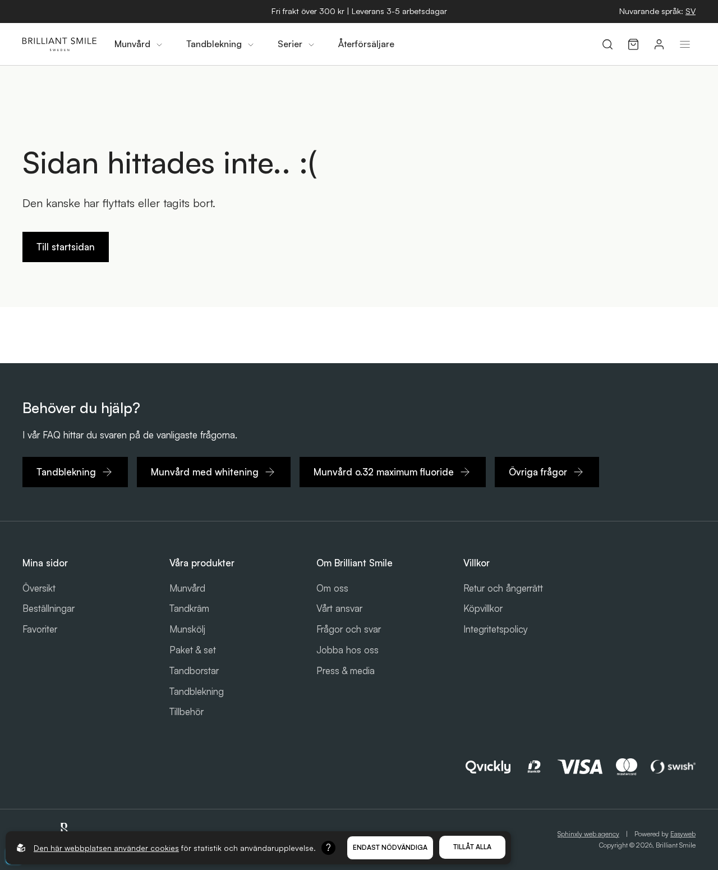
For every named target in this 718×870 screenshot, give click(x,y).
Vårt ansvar (339, 608)
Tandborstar (194, 670)
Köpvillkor (483, 608)
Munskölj (187, 629)
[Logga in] (659, 44)
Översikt (39, 588)
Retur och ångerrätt (503, 588)
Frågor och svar (348, 629)
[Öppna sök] (607, 44)
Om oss (332, 588)
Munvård (187, 588)
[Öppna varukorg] (633, 44)
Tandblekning (196, 691)
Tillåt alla (472, 846)
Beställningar (48, 608)
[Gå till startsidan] (59, 44)
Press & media (345, 670)
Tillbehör (186, 711)
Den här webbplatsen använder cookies (106, 848)
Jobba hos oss (347, 650)
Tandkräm (189, 608)
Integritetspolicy (495, 629)
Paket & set (192, 650)
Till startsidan (65, 247)
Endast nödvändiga (390, 847)
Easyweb (683, 834)
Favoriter (39, 629)
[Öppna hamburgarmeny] (685, 44)
